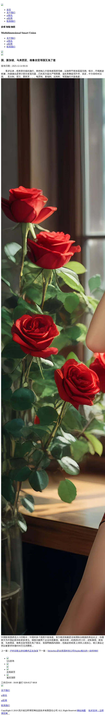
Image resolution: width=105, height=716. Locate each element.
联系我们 (11, 21)
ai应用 (9, 18)
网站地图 (81, 710)
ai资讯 (9, 15)
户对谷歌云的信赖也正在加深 (24, 651)
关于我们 (11, 12)
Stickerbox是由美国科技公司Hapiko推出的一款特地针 (73, 651)
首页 (9, 10)
